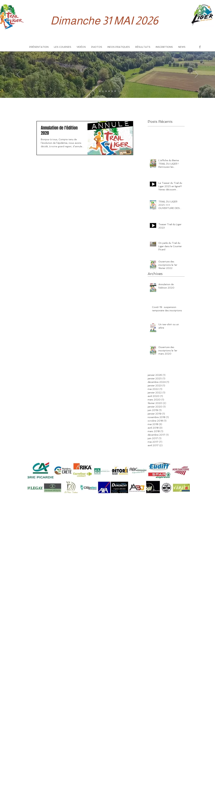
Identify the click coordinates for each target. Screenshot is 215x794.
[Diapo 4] (109, 91)
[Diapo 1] (99, 91)
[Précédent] (18, 74)
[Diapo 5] (112, 91)
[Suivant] (196, 74)
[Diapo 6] (115, 91)
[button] (62, 47)
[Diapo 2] (102, 91)
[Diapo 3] (105, 91)
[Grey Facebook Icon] (200, 47)
